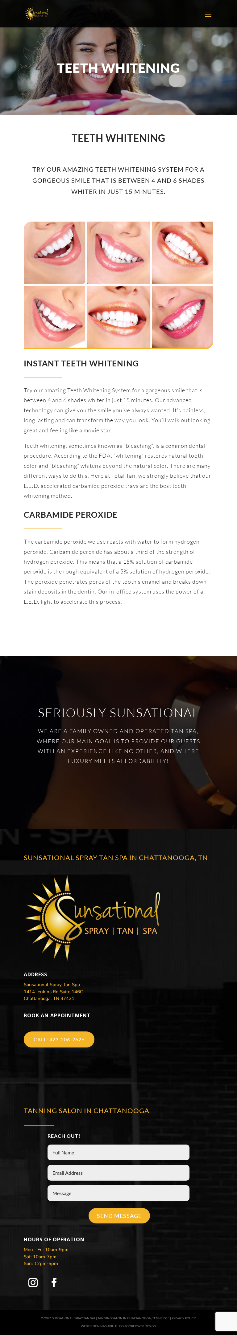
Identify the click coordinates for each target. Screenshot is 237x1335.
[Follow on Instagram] (33, 1282)
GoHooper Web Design (137, 1326)
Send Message (119, 1215)
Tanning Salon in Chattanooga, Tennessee (133, 1318)
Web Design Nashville (99, 1326)
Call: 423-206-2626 (59, 1039)
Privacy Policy (184, 1318)
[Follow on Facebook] (54, 1282)
